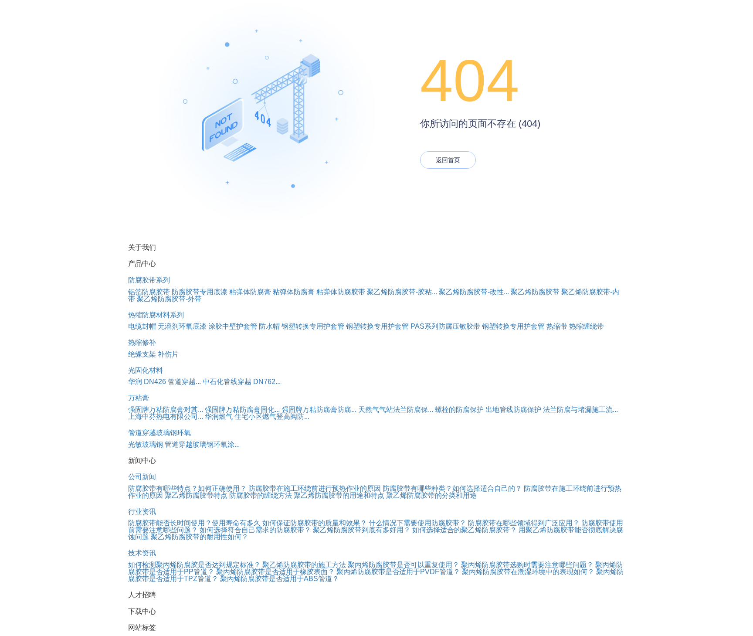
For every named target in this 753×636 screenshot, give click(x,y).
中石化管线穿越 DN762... (242, 381)
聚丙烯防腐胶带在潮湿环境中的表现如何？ (529, 571)
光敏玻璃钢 (145, 444)
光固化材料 (145, 370)
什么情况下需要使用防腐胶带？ (417, 523)
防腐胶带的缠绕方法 (260, 495)
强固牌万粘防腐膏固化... (242, 409)
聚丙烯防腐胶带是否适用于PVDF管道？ (399, 571)
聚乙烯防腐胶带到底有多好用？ (361, 530)
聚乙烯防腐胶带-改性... (474, 292)
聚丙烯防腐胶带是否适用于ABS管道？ (279, 578)
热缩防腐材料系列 (156, 315)
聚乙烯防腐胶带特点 (196, 495)
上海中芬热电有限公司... (165, 416)
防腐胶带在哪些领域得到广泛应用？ (524, 523)
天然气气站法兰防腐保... (395, 409)
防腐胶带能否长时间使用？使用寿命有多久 (194, 523)
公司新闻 (142, 476)
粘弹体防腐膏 (250, 292)
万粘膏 (138, 397)
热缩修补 (142, 342)
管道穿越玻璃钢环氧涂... (202, 444)
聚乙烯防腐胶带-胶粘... (402, 292)
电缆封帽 (142, 326)
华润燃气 (219, 416)
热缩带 (556, 326)
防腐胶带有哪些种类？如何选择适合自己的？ (452, 488)
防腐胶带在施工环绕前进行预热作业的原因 (314, 488)
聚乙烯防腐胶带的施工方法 (304, 564)
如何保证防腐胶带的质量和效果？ (314, 523)
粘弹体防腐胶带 (340, 292)
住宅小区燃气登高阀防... (271, 416)
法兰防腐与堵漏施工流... (580, 409)
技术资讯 (142, 553)
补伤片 (168, 354)
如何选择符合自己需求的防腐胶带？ (255, 530)
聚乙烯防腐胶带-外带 (169, 299)
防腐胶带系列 (149, 280)
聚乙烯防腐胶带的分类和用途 (431, 495)
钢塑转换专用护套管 (313, 326)
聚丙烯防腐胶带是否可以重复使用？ (404, 564)
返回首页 (448, 159)
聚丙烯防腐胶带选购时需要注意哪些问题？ (528, 564)
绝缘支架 (142, 354)
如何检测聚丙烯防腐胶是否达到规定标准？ (194, 564)
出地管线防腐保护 (513, 409)
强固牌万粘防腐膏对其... (165, 409)
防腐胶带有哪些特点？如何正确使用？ (187, 488)
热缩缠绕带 (586, 326)
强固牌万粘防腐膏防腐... (319, 409)
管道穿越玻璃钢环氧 (159, 432)
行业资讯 (142, 511)
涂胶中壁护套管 (232, 326)
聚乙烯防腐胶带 (535, 292)
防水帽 (269, 326)
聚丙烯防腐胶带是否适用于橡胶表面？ (276, 571)
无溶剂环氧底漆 (182, 326)
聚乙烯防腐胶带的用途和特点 (339, 495)
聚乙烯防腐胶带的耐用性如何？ (199, 537)
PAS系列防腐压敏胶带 (445, 326)
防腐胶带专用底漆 (199, 292)
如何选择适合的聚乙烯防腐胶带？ (464, 530)
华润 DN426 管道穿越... (164, 381)
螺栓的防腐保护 (459, 409)
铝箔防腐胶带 (149, 292)
